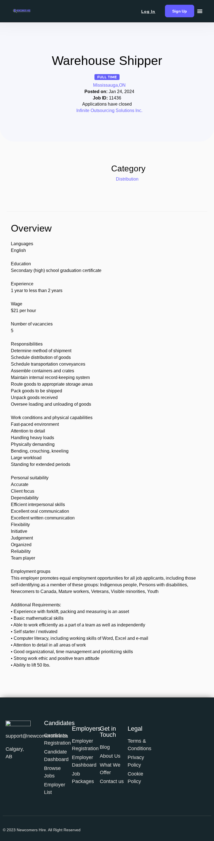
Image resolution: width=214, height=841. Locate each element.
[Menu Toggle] (200, 11)
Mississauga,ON (109, 85)
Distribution (127, 179)
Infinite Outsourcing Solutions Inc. (109, 110)
